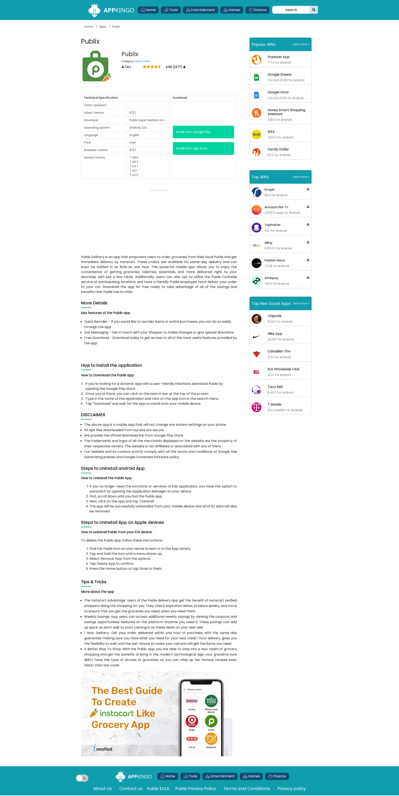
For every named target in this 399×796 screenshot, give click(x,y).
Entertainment (202, 9)
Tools (173, 9)
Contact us (131, 788)
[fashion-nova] (308, 260)
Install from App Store (191, 148)
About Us (102, 788)
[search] (314, 10)
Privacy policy (291, 788)
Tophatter (273, 225)
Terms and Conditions (246, 788)
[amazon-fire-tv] (308, 207)
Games (234, 9)
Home (150, 9)
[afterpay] (308, 277)
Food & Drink (142, 61)
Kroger (270, 189)
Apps (102, 27)
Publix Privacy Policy (195, 788)
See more (300, 44)
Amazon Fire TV (276, 207)
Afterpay (271, 278)
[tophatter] (308, 224)
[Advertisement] (159, 222)
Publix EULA (158, 788)
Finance (259, 9)
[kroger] (308, 189)
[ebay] (308, 242)
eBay (268, 242)
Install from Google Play (193, 132)
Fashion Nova (275, 260)
